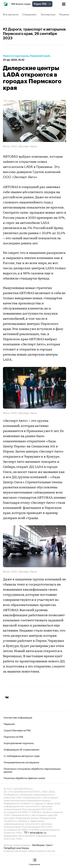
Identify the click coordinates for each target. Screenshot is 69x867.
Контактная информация (18, 717)
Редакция (9, 723)
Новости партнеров (16, 56)
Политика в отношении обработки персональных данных (32, 770)
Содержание (34, 864)
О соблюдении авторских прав (22, 755)
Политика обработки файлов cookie (24, 778)
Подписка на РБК (13, 736)
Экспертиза (48, 14)
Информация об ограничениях (21, 749)
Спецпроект (29, 14)
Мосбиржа (38, 845)
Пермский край (40, 56)
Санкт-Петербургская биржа (28, 846)
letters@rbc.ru (38, 832)
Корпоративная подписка (18, 743)
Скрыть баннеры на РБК (17, 730)
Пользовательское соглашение (21, 762)
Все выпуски (10, 14)
